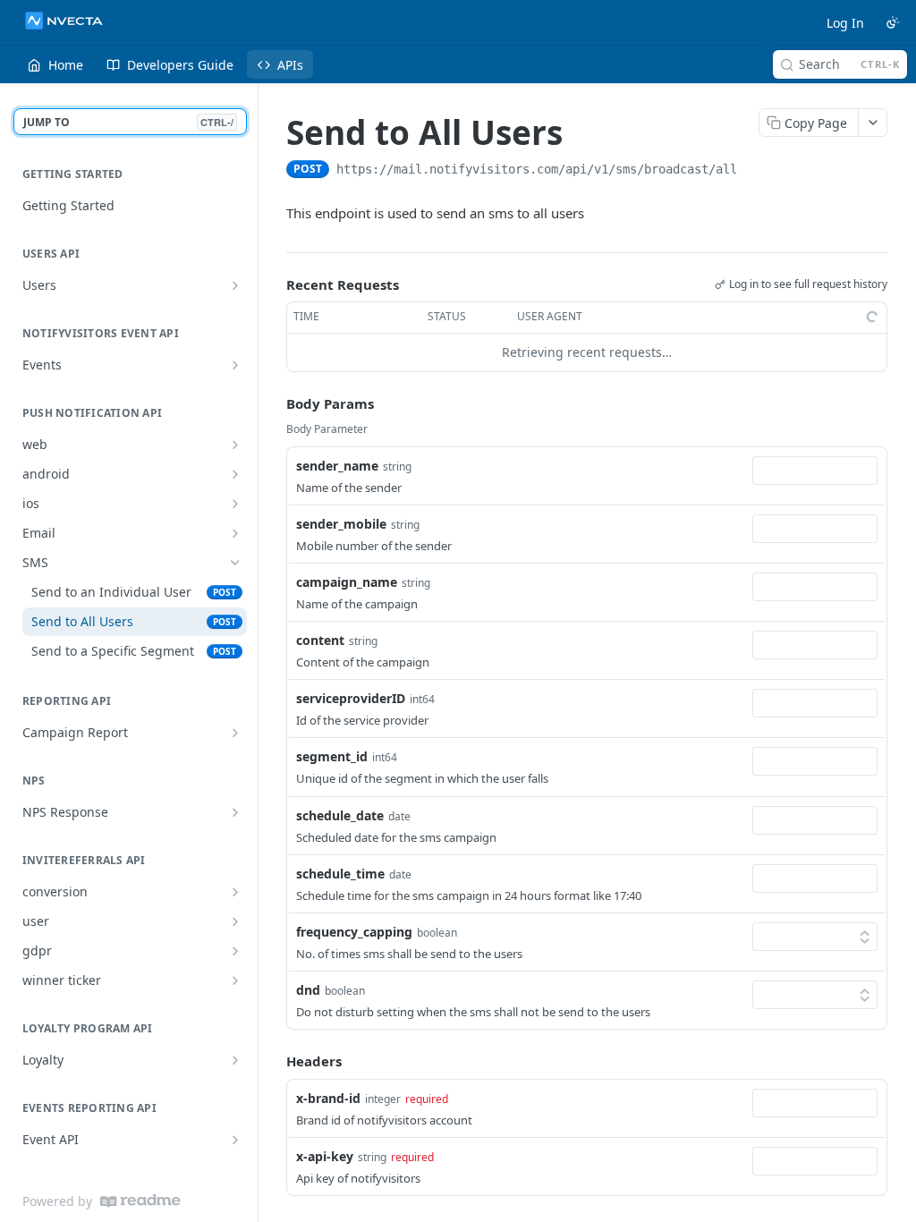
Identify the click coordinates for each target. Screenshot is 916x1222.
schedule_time (340, 873)
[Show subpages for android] (235, 474)
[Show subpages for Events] (235, 365)
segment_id (332, 756)
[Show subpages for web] (235, 444)
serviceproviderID (350, 698)
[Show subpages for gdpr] (235, 951)
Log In (845, 22)
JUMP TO (128, 122)
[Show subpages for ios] (235, 503)
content (320, 640)
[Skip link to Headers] (273, 1062)
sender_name (337, 465)
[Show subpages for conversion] (235, 892)
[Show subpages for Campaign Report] (235, 733)
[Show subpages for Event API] (235, 1140)
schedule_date (340, 815)
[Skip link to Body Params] (273, 403)
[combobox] (815, 470)
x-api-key (324, 1156)
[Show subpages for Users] (235, 285)
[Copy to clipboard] (755, 171)
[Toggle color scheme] (892, 22)
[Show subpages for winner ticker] (235, 980)
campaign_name (346, 581)
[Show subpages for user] (235, 921)
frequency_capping (354, 931)
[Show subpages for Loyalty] (235, 1060)
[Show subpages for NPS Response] (235, 812)
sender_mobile (341, 523)
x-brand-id (328, 1098)
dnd (308, 989)
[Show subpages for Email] (235, 533)
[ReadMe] (140, 1201)
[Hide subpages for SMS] (235, 563)
